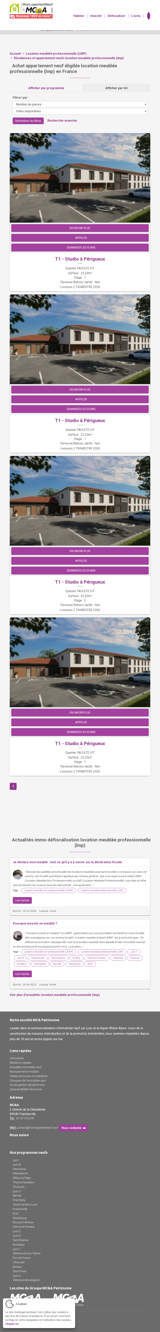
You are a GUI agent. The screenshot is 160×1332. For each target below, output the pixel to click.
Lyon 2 (17, 1231)
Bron (16, 1213)
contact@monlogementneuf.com (37, 1127)
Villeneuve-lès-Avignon (26, 1280)
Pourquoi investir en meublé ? (35, 923)
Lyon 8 (20, 957)
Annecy (76, 957)
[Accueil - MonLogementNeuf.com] (30, 8)
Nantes (17, 1195)
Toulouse (135, 957)
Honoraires (17, 1058)
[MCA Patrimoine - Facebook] (12, 1143)
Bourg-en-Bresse (23, 1222)
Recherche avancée (62, 120)
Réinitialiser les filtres (28, 120)
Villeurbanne (37, 957)
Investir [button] (96, 16)
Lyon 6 (17, 1275)
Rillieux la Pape (22, 1177)
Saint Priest (20, 1271)
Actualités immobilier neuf (26, 1067)
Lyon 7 (134, 951)
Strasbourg (74, 963)
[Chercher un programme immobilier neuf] (148, 16)
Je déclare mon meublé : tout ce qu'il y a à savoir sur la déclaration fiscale (67, 862)
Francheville (20, 1209)
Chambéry (19, 1200)
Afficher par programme (46, 88)
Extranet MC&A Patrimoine (26, 1089)
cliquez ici (12, 1323)
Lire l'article (22, 900)
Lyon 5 (17, 1235)
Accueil (15, 53)
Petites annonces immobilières (29, 1076)
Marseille (118, 957)
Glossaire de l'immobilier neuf (28, 1080)
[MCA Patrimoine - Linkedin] (17, 1143)
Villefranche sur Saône (26, 1253)
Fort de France (21, 1257)
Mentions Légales (20, 1062)
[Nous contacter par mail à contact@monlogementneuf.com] (141, 6)
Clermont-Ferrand (96, 957)
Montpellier (40, 963)
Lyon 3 (17, 1191)
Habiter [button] (79, 16)
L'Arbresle (19, 1262)
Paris (90, 963)
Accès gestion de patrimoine (27, 1084)
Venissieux (19, 1168)
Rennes (57, 963)
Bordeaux (22, 963)
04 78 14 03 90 (25, 1118)
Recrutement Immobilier (24, 1071)
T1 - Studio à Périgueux (80, 259)
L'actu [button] (135, 16)
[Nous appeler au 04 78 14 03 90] (146, 6)
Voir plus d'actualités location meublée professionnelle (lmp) (55, 995)
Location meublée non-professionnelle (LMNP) (48, 890)
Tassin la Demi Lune (25, 1204)
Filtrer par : (21, 97)
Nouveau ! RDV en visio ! (33, 16)
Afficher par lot (116, 88)
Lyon (16, 1160)
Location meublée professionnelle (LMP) (56, 53)
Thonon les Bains (23, 1182)
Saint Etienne (58, 957)
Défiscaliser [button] (116, 16)
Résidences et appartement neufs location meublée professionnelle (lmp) (69, 58)
